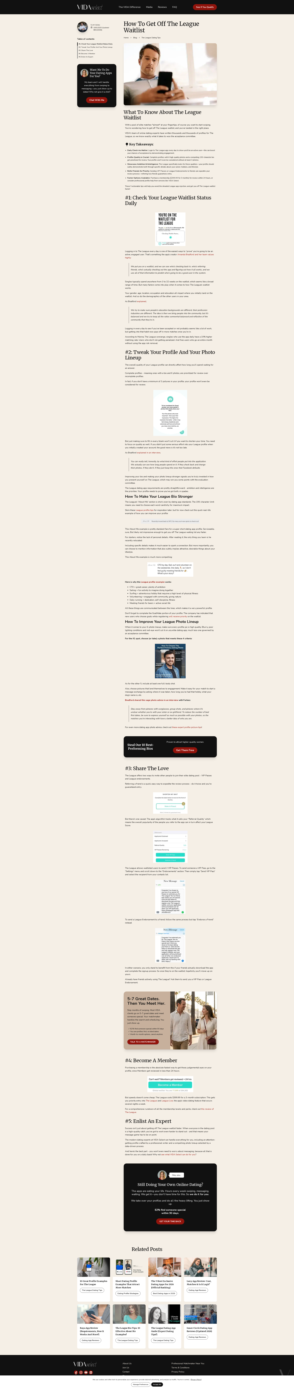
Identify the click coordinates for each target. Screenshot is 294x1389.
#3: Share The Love (86, 50)
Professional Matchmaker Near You (187, 1363)
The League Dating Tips (151, 37)
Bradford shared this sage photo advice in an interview (151, 700)
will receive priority (178, 616)
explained (141, 301)
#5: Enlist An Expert (86, 57)
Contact (126, 1371)
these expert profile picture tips (187, 727)
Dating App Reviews (197, 1290)
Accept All (157, 1384)
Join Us (126, 1367)
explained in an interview (148, 452)
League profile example (153, 582)
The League (151, 1100)
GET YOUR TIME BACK (170, 1221)
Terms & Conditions (180, 1367)
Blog (135, 37)
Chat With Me (96, 100)
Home (126, 37)
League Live (167, 1100)
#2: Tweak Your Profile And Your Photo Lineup (95, 47)
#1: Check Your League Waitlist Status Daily (95, 44)
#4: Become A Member (87, 54)
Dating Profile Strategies (128, 1293)
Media (149, 7)
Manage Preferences (140, 1384)
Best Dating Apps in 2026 (164, 1293)
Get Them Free (185, 750)
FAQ (174, 7)
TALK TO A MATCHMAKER (143, 1041)
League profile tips (145, 510)
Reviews (162, 7)
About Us (127, 1363)
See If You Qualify (205, 7)
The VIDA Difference (130, 7)
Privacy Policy (177, 1371)
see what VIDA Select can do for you (178, 1154)
